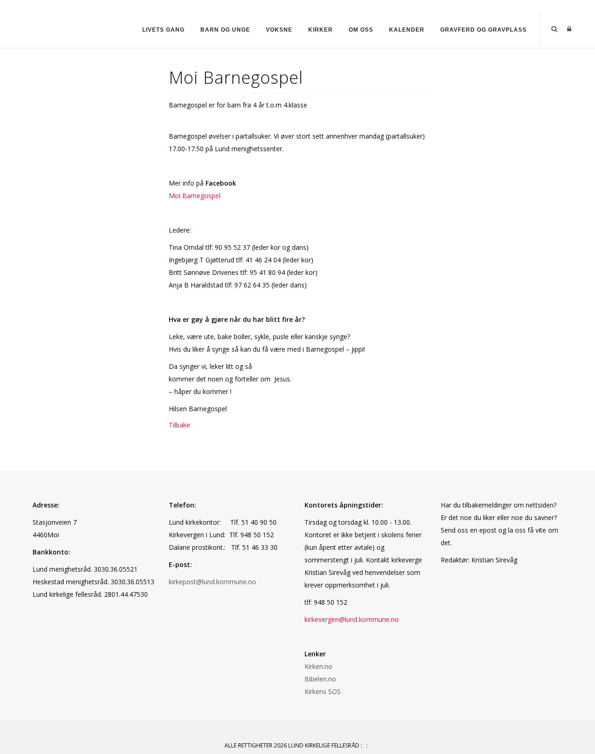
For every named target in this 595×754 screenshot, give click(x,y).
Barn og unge (225, 30)
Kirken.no (318, 666)
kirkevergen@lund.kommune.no (351, 619)
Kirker (320, 30)
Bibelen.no (320, 678)
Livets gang (163, 30)
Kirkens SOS (322, 691)
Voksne (279, 30)
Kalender (406, 30)
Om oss (361, 30)
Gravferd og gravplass (483, 30)
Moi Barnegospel (194, 195)
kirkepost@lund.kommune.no (212, 581)
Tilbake (179, 424)
